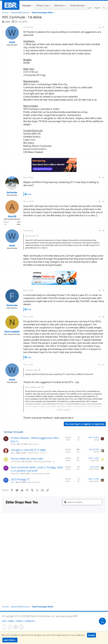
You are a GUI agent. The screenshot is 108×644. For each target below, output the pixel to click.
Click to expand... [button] (64, 409)
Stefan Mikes (94, 469)
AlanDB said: (30, 236)
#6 (103, 316)
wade (7, 21)
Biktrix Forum (34, 444)
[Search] (104, 8)
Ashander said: (31, 370)
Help (4, 621)
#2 (103, 177)
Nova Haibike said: (33, 387)
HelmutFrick (15, 473)
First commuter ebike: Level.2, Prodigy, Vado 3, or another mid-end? (37, 469)
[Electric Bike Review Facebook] (10, 627)
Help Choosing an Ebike (42, 461)
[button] (32, 5)
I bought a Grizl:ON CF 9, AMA (28, 450)
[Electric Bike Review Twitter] (21, 627)
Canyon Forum (33, 453)
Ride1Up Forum (33, 482)
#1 (103, 27)
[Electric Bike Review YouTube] (4, 627)
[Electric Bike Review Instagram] (15, 627)
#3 (103, 201)
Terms (11, 621)
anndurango (15, 461)
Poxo (12, 482)
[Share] (99, 27)
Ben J (13, 453)
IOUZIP (96, 452)
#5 (103, 290)
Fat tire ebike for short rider (27, 458)
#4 (103, 230)
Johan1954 (95, 460)
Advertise (29, 621)
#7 (103, 364)
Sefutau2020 (94, 481)
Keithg (13, 444)
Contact (19, 621)
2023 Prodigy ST (20, 479)
